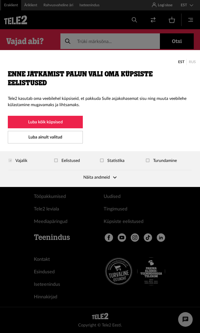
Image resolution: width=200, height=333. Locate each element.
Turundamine (164, 161)
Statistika (115, 161)
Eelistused (70, 161)
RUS (192, 62)
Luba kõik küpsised (45, 122)
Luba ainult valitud (45, 137)
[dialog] (100, 118)
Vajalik (21, 161)
